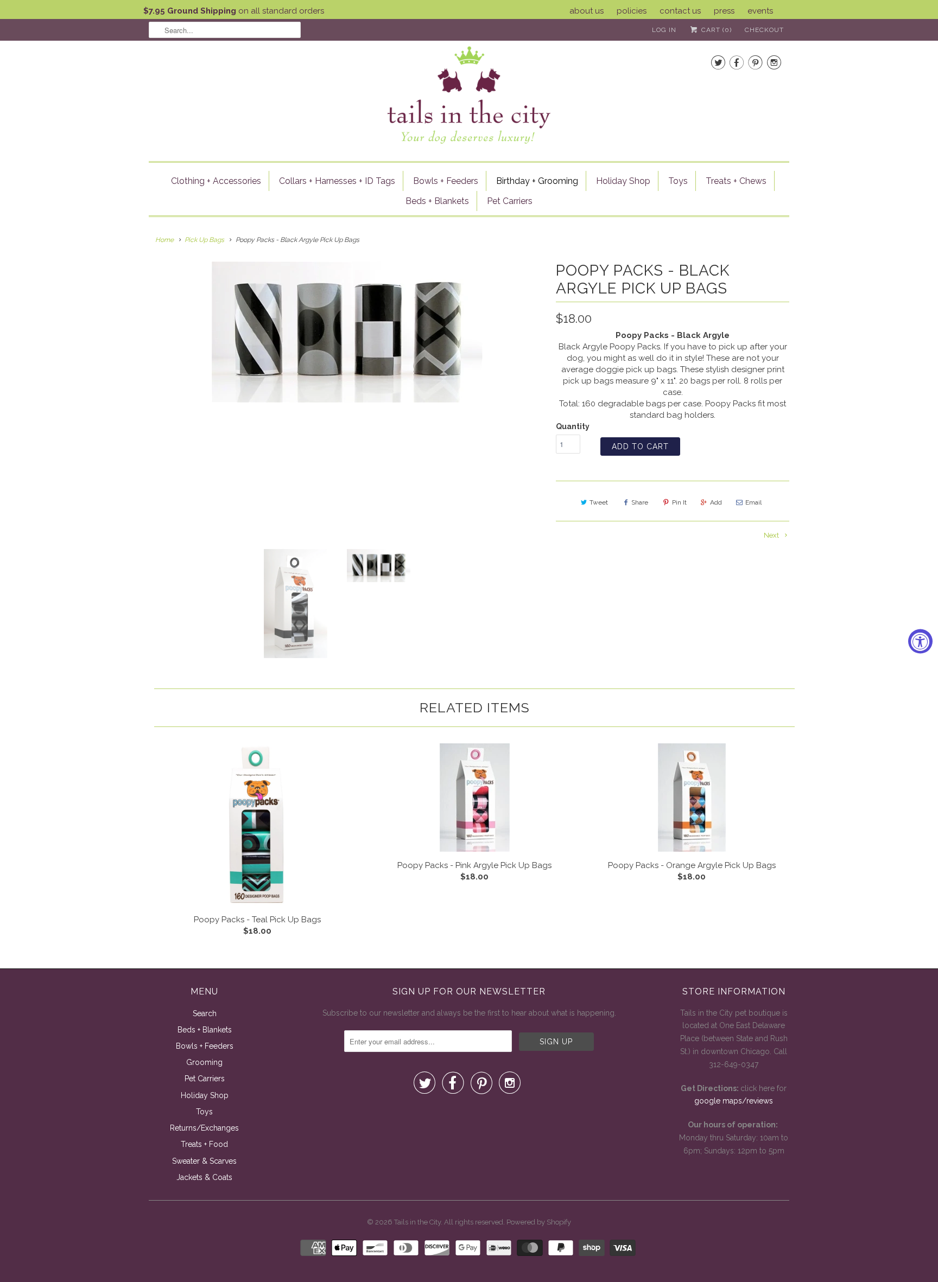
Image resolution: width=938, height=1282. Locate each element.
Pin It (679, 502)
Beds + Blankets (437, 201)
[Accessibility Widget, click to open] (920, 641)
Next (772, 535)
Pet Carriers (510, 201)
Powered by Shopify (538, 1222)
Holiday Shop (623, 181)
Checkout (764, 30)
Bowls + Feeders (445, 181)
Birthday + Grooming (537, 181)
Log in (664, 30)
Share (639, 502)
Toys (678, 181)
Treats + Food (204, 1144)
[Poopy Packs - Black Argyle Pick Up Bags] (347, 332)
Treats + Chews (736, 181)
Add (716, 502)
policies (632, 11)
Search (205, 1013)
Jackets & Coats (204, 1177)
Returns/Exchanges (204, 1128)
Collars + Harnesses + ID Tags (337, 181)
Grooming (204, 1062)
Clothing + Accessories (216, 181)
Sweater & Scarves (204, 1161)
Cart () (715, 30)
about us (586, 11)
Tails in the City (417, 1222)
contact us (680, 11)
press (724, 11)
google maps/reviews (733, 1100)
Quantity (573, 426)
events (760, 11)
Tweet (599, 502)
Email (753, 502)
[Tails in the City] (469, 94)
